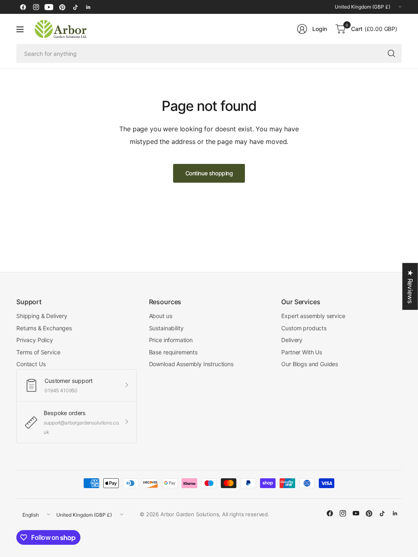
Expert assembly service (313, 315)
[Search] (391, 53)
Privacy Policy (34, 339)
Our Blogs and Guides (309, 363)
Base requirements (173, 352)
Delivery (291, 339)
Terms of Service (38, 352)
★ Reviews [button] (410, 286)
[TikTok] (75, 6)
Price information (171, 339)
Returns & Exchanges (44, 328)
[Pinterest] (62, 6)
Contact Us (30, 363)
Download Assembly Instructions (191, 363)
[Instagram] (35, 6)
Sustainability (166, 328)
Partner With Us (301, 352)
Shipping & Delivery (41, 315)
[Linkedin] (88, 6)
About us (160, 315)
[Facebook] (22, 6)
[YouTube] (49, 6)
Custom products (304, 328)
